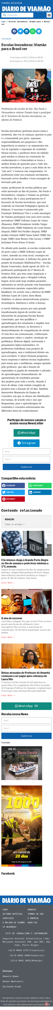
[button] (49, 15)
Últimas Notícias (12, 914)
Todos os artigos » (14, 524)
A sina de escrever (11, 618)
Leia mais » (8, 582)
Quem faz (32, 922)
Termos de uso (35, 914)
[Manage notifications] (46, 1004)
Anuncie (32, 909)
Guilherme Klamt (12, 986)
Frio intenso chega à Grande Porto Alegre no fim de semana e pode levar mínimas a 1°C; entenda (24, 563)
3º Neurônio (9, 927)
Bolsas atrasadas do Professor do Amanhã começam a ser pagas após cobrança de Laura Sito (25, 676)
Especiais (8, 918)
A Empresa (33, 918)
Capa (3, 22)
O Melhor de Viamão (14, 922)
